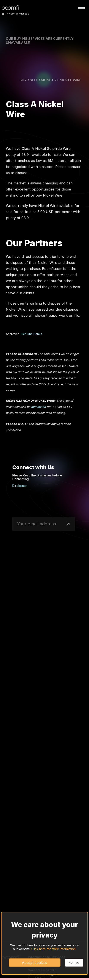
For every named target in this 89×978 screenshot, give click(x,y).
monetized (38, 406)
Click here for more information (53, 949)
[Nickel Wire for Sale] (13, 7)
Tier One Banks (31, 334)
